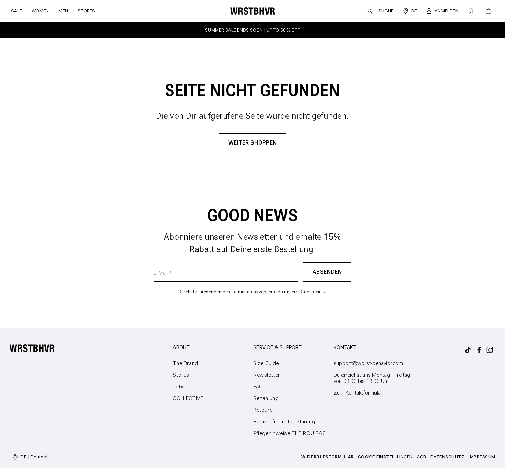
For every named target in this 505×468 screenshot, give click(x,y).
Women (40, 10)
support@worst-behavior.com (368, 363)
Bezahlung (266, 398)
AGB (421, 456)
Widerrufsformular (327, 456)
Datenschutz (447, 456)
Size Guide (266, 363)
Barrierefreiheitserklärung (284, 422)
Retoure (262, 410)
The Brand (185, 363)
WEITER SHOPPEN (252, 142)
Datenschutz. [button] (313, 291)
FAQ (258, 387)
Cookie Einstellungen (385, 456)
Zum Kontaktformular (358, 393)
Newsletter (266, 375)
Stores (86, 10)
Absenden (327, 271)
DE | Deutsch (35, 456)
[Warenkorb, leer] (488, 10)
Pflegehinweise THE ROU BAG (289, 433)
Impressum (482, 456)
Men (63, 10)
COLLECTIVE (188, 398)
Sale (16, 10)
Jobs (179, 387)
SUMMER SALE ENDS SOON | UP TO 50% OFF (252, 30)
